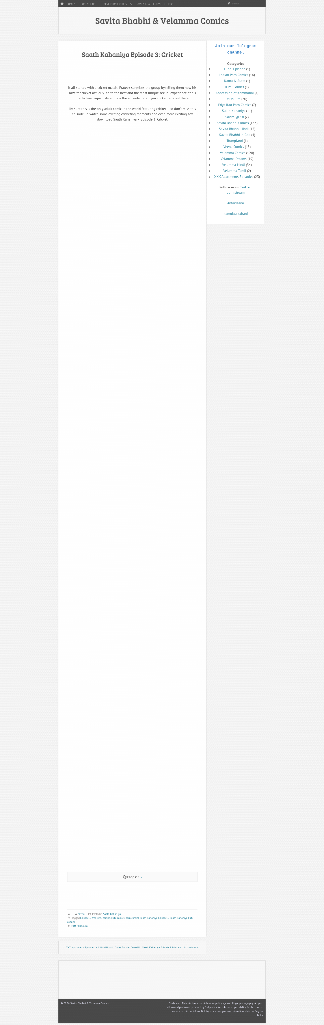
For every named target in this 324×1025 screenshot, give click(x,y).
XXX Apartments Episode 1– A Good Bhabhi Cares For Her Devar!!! (101, 947)
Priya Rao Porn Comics (234, 104)
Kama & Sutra (234, 80)
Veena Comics (233, 146)
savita (81, 913)
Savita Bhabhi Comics (233, 123)
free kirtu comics (101, 917)
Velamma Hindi (233, 164)
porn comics (132, 917)
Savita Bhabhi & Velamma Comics (162, 20)
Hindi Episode (234, 69)
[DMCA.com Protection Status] (187, 994)
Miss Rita (233, 99)
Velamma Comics (232, 152)
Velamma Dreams (234, 158)
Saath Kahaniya (112, 913)
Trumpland (235, 140)
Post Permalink (79, 925)
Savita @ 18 (234, 117)
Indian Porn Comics (233, 74)
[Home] (62, 4)
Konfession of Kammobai (235, 93)
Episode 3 (85, 917)
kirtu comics (118, 917)
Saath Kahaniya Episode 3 (154, 917)
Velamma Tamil (234, 170)
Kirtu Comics (234, 87)
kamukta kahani (236, 213)
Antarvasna (235, 203)
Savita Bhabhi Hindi (234, 128)
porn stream (236, 192)
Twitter (245, 187)
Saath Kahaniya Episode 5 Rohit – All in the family (172, 947)
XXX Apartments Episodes (233, 176)
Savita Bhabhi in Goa (234, 134)
